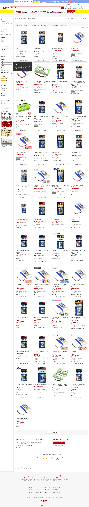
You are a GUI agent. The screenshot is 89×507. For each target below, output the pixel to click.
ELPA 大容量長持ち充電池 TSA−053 (78, 250)
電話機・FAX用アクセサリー (29, 468)
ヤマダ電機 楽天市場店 (57, 160)
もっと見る (18, 447)
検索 (7, 46)
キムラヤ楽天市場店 (20, 260)
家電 (15, 467)
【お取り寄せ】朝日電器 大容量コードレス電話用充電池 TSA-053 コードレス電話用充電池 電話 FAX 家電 (24, 219)
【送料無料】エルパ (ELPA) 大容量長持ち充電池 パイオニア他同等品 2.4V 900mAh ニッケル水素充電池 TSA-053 (60, 353)
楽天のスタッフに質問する (59, 442)
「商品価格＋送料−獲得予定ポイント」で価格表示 (23, 18)
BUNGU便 (55, 58)
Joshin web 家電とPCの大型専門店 (59, 92)
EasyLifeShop (74, 56)
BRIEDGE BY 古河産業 (76, 162)
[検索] (62, 8)
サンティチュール (75, 361)
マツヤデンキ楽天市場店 (39, 227)
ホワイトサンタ (74, 194)
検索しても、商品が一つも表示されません (24, 445)
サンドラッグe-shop (38, 127)
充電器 (22, 467)
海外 (5, 59)
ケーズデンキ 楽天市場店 (21, 58)
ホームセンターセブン (57, 194)
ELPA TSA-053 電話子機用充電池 (59, 151)
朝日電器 (2, 51)
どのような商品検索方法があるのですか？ (24, 443)
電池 (18, 467)
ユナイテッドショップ (76, 227)
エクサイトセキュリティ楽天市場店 (41, 160)
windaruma (19, 294)
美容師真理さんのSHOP (57, 327)
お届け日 (2, 65)
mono (18, 327)
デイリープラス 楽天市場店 (21, 91)
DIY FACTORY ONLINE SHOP (40, 261)
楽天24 (54, 261)
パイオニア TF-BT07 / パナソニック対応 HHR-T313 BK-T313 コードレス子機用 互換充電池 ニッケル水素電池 (42, 82)
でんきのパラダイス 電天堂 (76, 126)
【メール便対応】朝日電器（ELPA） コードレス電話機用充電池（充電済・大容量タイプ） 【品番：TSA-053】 (79, 82)
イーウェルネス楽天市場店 (40, 327)
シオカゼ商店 (19, 428)
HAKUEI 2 (37, 194)
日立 (2, 53)
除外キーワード (4, 103)
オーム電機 (3, 56)
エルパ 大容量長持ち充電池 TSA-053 (78, 116)
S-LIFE (54, 294)
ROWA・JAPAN (38, 92)
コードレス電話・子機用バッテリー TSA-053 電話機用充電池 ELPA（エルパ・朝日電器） (42, 152)
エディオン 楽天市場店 (39, 58)
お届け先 (2, 61)
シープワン (74, 395)
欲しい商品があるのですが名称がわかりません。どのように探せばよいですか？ (31, 442)
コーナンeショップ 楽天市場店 (77, 260)
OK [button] (29, 66)
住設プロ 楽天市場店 (75, 93)
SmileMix (55, 126)
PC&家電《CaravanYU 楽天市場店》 (78, 328)
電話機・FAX (20, 468)
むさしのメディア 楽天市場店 (22, 360)
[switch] (11, 73)
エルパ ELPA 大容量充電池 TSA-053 (59, 217)
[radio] (1, 19)
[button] (84, 4)
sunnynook (37, 294)
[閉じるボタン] (86, 23)
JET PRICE (19, 227)
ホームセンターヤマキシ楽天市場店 (23, 194)
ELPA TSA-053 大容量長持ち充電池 (41, 384)
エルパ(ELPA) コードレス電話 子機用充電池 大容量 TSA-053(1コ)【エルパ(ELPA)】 (60, 252)
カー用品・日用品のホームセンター (23, 394)
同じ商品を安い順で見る (23, 60)
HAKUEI (54, 361)
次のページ (55, 432)
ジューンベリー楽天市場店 (21, 160)
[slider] (1, 41)
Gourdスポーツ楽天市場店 (76, 294)
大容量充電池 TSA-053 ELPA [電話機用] (60, 185)
